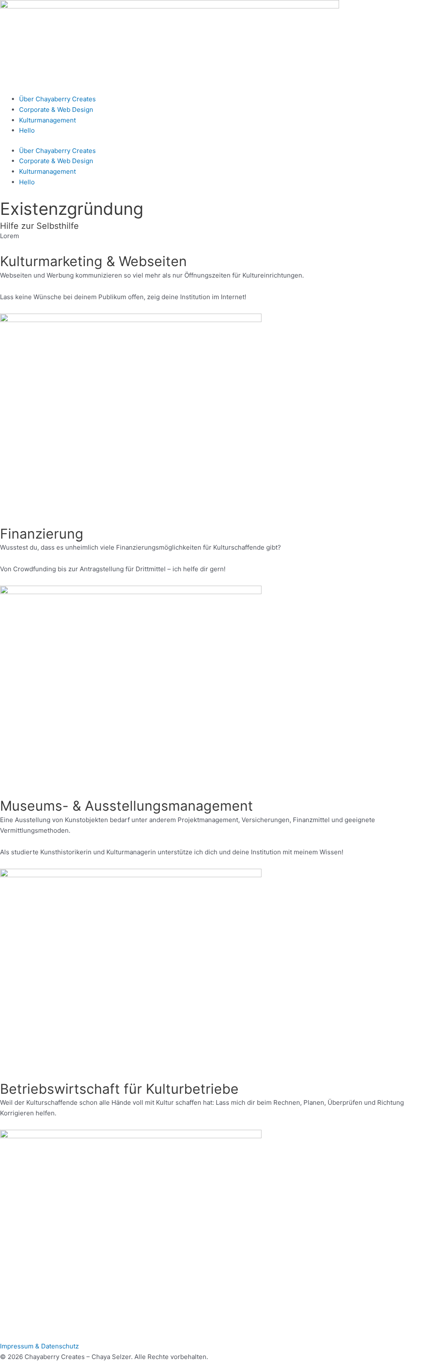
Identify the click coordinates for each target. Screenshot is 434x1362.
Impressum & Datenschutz (39, 1346)
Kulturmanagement (47, 120)
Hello (27, 130)
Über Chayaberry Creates (57, 99)
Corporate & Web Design (56, 110)
